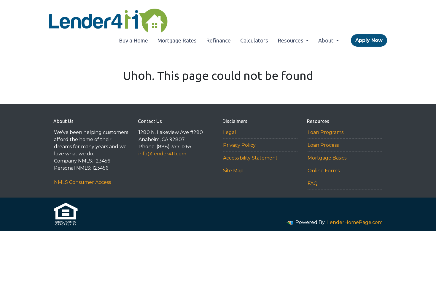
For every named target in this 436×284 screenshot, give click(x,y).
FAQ (313, 183)
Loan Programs (325, 132)
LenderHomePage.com (355, 222)
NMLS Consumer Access (82, 182)
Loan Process (323, 145)
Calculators (254, 40)
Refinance (218, 40)
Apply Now (369, 40)
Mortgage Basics (327, 158)
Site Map (233, 170)
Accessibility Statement (250, 158)
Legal (229, 132)
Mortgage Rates (177, 40)
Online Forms (324, 170)
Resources (291, 40)
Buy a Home (133, 40)
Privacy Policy (239, 145)
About (326, 40)
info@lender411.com (162, 154)
